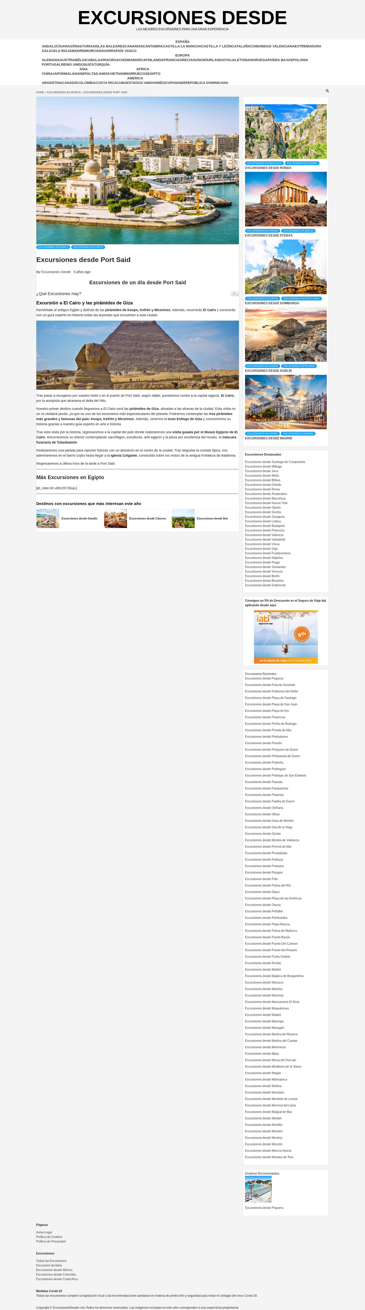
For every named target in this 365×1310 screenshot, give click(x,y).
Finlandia (155, 60)
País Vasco (126, 51)
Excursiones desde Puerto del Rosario (271, 950)
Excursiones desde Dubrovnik (265, 585)
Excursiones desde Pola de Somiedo (270, 684)
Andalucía (52, 46)
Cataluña (241, 46)
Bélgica (82, 60)
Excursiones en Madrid (298, 433)
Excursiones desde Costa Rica (57, 1279)
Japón (58, 74)
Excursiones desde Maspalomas (267, 1008)
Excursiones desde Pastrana (264, 866)
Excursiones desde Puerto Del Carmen (271, 943)
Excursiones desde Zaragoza (265, 516)
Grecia (186, 60)
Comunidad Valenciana (272, 46)
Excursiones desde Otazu (262, 892)
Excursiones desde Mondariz (264, 1092)
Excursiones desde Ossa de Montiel (269, 820)
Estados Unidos (141, 83)
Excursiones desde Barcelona (265, 498)
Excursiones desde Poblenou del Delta (271, 691)
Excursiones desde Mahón (263, 969)
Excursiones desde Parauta (263, 782)
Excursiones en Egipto (88, 247)
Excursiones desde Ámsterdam (266, 493)
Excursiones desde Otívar (262, 814)
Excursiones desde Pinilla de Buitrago (271, 723)
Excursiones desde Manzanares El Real (272, 1001)
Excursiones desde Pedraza (264, 859)
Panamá (178, 83)
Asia (83, 69)
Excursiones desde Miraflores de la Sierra (273, 1066)
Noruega (258, 60)
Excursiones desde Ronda (268, 168)
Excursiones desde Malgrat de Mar (268, 1111)
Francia (171, 60)
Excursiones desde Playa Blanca (267, 924)
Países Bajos (280, 60)
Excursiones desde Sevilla (263, 512)
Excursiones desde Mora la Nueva (268, 1150)
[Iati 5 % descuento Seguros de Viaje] (286, 637)
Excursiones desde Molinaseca (266, 1079)
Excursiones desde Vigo (261, 548)
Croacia (117, 60)
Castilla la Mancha (182, 46)
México (164, 83)
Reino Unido (72, 64)
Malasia (72, 74)
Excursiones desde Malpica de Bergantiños (274, 976)
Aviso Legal (44, 1232)
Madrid (78, 51)
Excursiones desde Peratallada (266, 853)
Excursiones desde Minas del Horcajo (270, 1060)
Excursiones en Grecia (298, 230)
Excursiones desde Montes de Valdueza (272, 840)
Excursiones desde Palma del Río (268, 885)
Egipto (154, 74)
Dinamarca (135, 60)
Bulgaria (99, 60)
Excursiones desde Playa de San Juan (271, 704)
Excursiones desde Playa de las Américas (273, 898)
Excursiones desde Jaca (261, 471)
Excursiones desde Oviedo (263, 484)
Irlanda (216, 60)
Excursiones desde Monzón (263, 1144)
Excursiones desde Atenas (269, 235)
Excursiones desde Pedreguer (265, 769)
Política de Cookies (49, 1236)
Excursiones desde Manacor (264, 982)
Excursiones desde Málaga (263, 466)
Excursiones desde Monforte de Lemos (271, 1099)
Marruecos (136, 74)
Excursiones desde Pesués (263, 743)
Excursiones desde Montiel (263, 1118)
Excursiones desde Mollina (263, 1086)
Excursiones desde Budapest (265, 525)
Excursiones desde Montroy (263, 1137)
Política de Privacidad (51, 1241)
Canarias (134, 46)
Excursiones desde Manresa (264, 995)
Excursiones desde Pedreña (264, 762)
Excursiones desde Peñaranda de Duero (272, 756)
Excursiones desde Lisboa (263, 521)
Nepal (85, 74)
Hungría (201, 60)
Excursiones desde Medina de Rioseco (271, 1034)
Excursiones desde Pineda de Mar (268, 730)
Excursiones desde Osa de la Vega (268, 827)
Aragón (69, 46)
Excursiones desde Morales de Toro (269, 1157)
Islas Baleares (110, 46)
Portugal (51, 64)
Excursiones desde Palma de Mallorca (271, 930)
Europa (182, 55)
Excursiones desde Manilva (263, 989)
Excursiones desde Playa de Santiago (271, 697)
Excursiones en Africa (53, 247)
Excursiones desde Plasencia (265, 717)
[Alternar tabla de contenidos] (235, 293)
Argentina (52, 83)
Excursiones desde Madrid (268, 438)
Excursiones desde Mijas (262, 1053)
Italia (229, 60)
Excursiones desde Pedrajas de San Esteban (275, 775)
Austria (67, 60)
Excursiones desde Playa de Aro (267, 710)
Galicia (49, 51)
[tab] (245, 101)
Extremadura (308, 46)
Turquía (102, 64)
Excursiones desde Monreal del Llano (270, 1105)
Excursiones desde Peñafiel (264, 911)
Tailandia (100, 74)
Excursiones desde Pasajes (264, 872)
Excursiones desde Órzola (263, 833)
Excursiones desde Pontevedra (266, 917)
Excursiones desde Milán (262, 475)
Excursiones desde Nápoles (264, 557)
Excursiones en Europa (262, 230)
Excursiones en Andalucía (264, 163)
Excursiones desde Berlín (262, 576)
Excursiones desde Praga (262, 562)
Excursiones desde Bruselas (264, 580)
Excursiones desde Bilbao (262, 480)
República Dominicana (206, 83)
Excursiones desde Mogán (263, 1073)
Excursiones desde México (54, 1270)
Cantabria (153, 46)
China (47, 74)
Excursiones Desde (182, 17)
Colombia (86, 83)
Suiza (89, 64)
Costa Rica (106, 83)
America (135, 78)
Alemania (51, 60)
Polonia (300, 60)
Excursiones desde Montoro (264, 1131)
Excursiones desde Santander (265, 567)
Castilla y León (216, 46)
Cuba (121, 83)
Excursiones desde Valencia (264, 535)
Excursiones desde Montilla (263, 1124)
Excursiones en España (302, 163)
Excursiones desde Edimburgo (272, 303)
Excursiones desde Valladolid (265, 539)
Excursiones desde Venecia (264, 571)
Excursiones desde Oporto (263, 507)
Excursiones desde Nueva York (266, 503)
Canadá (69, 83)
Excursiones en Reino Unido (301, 298)
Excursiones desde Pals (261, 879)
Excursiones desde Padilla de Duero (269, 801)
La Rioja (64, 51)
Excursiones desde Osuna (263, 904)
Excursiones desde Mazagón (264, 1027)
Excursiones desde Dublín (268, 370)
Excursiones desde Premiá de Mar (268, 846)
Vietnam (117, 74)
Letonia (242, 60)
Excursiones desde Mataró (263, 1014)
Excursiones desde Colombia (56, 1274)
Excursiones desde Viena (262, 544)
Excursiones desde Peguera (264, 678)
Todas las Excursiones (51, 1260)
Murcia (92, 51)
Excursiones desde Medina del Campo (271, 1040)
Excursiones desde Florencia (264, 530)
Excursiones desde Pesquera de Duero (271, 749)
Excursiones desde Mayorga (264, 1021)
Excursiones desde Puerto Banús (267, 937)
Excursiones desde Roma (262, 489)
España (182, 42)
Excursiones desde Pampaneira (266, 788)
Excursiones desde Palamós (264, 794)
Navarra (107, 51)
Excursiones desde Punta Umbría (267, 956)
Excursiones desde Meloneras (265, 1047)
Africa (142, 69)
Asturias (86, 46)
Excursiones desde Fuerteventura (267, 553)
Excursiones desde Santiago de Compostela (275, 461)
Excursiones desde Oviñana (264, 807)
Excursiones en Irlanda (299, 366)
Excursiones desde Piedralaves (266, 736)
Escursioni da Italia (49, 1265)
